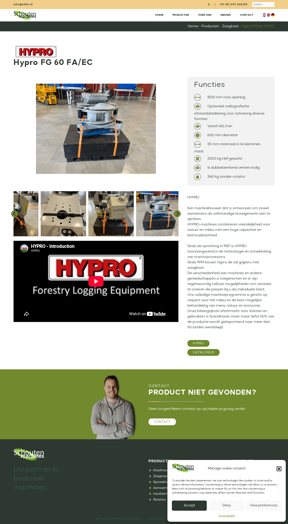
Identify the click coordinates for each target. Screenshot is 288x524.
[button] (279, 469)
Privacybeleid (227, 516)
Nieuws (225, 15)
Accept (189, 505)
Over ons (205, 15)
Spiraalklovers (163, 482)
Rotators (159, 499)
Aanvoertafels (163, 488)
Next (177, 213)
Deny (227, 505)
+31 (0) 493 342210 (234, 4)
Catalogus (203, 352)
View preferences (263, 505)
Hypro (198, 343)
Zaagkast (230, 26)
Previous (14, 213)
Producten (180, 15)
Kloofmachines (164, 470)
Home (159, 15)
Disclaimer (155, 519)
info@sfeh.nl (23, 4)
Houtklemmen (163, 493)
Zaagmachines (164, 476)
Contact (247, 15)
